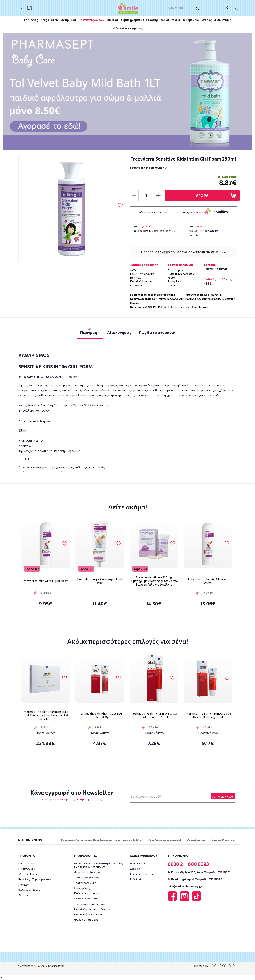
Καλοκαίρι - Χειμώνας (128, 28)
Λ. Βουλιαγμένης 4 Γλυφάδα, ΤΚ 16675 (195, 879)
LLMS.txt (135, 879)
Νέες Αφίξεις (50, 20)
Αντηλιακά (68, 20)
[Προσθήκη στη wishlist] (64, 544)
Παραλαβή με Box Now (88, 914)
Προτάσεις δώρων (91, 20)
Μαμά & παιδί (170, 20)
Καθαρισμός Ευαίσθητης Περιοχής (190, 307)
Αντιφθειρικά (196, 839)
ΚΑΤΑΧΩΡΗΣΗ (222, 796)
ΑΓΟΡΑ (202, 195)
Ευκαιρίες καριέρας (141, 873)
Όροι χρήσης (82, 888)
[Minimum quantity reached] (133, 195)
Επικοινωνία (137, 863)
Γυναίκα (112, 20)
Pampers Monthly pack (224, 839)
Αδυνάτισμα (222, 20)
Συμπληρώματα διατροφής (139, 20)
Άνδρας (206, 20)
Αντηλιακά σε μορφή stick (165, 839)
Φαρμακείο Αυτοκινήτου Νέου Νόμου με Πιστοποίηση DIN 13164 (101, 839)
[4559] (72, 209)
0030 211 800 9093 (188, 864)
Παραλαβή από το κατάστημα (92, 909)
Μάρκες (135, 868)
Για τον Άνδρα (26, 868)
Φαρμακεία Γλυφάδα (87, 872)
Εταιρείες (31, 20)
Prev (57, 839)
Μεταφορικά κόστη (86, 898)
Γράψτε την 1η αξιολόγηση (147, 167)
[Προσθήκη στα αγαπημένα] (120, 205)
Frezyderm (216, 294)
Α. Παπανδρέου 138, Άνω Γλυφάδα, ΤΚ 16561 (199, 872)
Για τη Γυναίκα (26, 863)
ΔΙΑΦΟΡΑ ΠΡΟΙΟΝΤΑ (157, 307)
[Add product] (158, 195)
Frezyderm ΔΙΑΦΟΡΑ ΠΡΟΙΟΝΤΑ (176, 298)
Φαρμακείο (191, 20)
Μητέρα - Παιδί (27, 873)
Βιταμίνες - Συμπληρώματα (34, 879)
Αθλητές (23, 884)
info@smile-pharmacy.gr (185, 886)
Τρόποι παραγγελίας (86, 877)
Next (234, 839)
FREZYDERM (70, 376)
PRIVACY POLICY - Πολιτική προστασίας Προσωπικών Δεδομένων (98, 865)
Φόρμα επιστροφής (86, 919)
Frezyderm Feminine (164, 294)
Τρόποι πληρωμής (85, 882)
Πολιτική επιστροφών (87, 893)
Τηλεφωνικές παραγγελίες (90, 903)
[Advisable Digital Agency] (214, 965)
